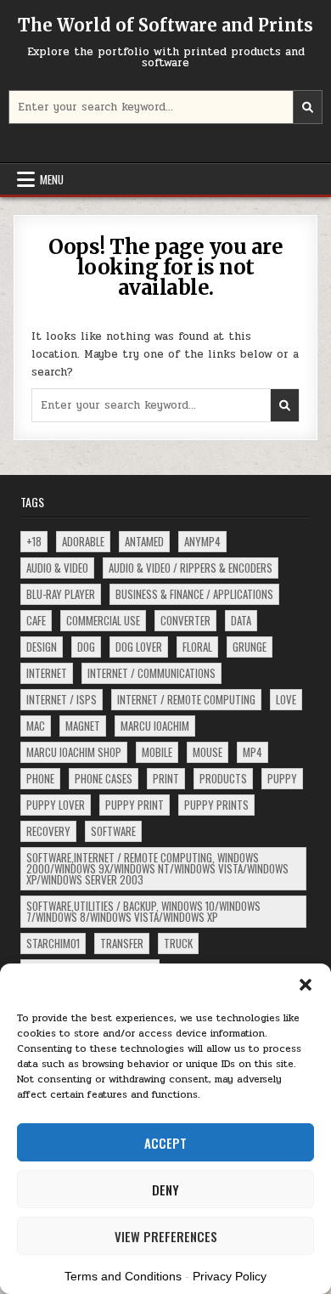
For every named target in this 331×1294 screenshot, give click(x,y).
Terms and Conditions (123, 1276)
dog (86, 646)
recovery (48, 830)
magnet (82, 725)
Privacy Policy (229, 1276)
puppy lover (55, 804)
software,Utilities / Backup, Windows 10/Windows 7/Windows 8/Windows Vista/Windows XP (143, 911)
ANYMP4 (202, 541)
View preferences (166, 1236)
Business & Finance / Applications (194, 593)
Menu (52, 179)
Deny (165, 1189)
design (41, 646)
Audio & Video (57, 567)
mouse (207, 751)
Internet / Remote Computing (186, 699)
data (241, 620)
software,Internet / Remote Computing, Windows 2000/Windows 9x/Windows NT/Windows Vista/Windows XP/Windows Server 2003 (157, 868)
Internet (46, 672)
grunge (249, 646)
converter (185, 620)
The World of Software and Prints (165, 25)
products (223, 778)
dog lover (138, 646)
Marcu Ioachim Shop (73, 751)
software (113, 830)
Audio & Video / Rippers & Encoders (190, 567)
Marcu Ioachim (155, 725)
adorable (83, 541)
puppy (282, 778)
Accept (165, 1142)
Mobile (157, 751)
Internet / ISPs (61, 699)
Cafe (36, 620)
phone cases (103, 778)
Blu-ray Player (60, 593)
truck (178, 943)
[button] (305, 984)
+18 (34, 541)
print (166, 778)
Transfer (121, 943)
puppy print (134, 804)
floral (197, 646)
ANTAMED (144, 541)
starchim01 (53, 943)
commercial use (103, 620)
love (286, 699)
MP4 (252, 751)
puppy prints (216, 804)
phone (40, 778)
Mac (35, 725)
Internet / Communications (151, 672)
